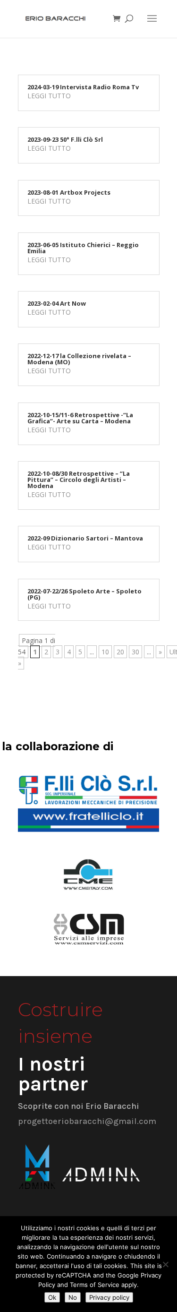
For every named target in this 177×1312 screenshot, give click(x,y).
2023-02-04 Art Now (56, 303)
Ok (52, 1297)
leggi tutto (49, 95)
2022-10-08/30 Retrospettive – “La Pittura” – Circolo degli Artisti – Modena (78, 479)
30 (135, 651)
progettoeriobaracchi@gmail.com (87, 1121)
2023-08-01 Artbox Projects (68, 192)
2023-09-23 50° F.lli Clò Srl (65, 139)
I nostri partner (53, 1074)
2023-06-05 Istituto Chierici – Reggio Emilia (83, 247)
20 (120, 651)
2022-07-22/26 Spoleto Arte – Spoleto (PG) (84, 594)
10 (105, 651)
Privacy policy (109, 1297)
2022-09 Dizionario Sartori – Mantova (85, 538)
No (72, 1297)
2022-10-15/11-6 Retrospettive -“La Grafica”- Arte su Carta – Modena (80, 418)
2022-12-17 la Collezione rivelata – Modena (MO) (79, 359)
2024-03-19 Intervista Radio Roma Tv (83, 87)
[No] (165, 1264)
